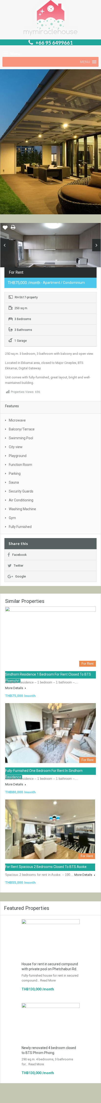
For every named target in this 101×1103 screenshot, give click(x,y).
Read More (48, 980)
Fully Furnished (20, 527)
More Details (14, 688)
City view (16, 447)
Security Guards (21, 491)
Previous (4, 245)
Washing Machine (22, 509)
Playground (17, 456)
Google (20, 576)
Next (96, 245)
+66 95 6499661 (54, 42)
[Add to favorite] (5, 229)
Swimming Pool (21, 438)
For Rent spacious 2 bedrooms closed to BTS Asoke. (46, 867)
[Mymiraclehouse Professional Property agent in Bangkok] (50, 18)
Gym (12, 518)
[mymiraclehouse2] (50, 256)
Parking (15, 473)
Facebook (19, 555)
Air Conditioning (21, 500)
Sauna (14, 482)
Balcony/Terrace (22, 429)
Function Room (20, 465)
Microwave (17, 420)
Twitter (18, 565)
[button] (85, 62)
